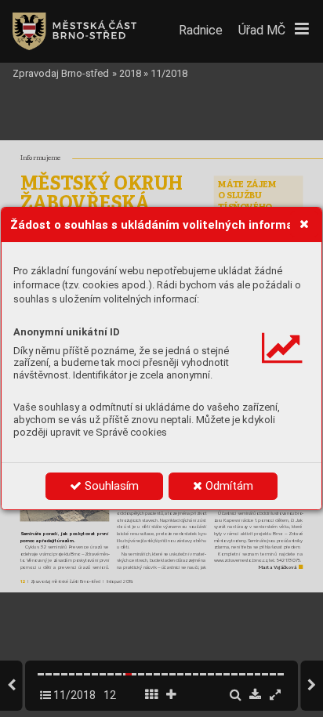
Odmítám (227, 486)
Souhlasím (110, 486)
